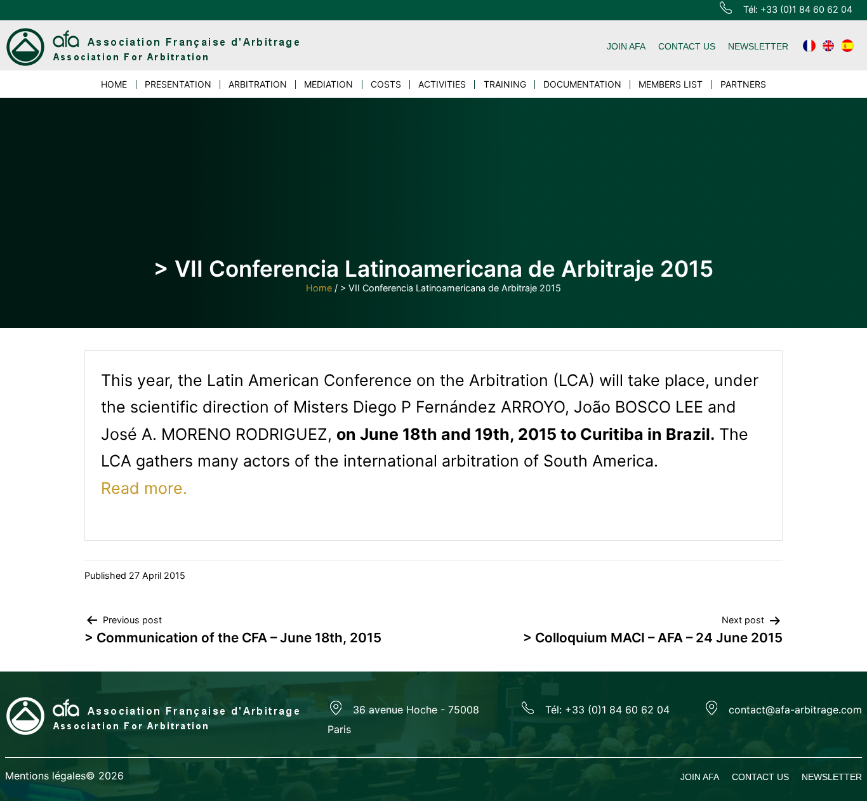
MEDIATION (328, 84)
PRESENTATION (178, 84)
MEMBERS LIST (671, 84)
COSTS (386, 84)
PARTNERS (743, 84)
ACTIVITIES (442, 84)
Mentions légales (45, 775)
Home (319, 287)
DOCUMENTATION (582, 84)
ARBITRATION (257, 84)
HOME (114, 84)
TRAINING (505, 84)
